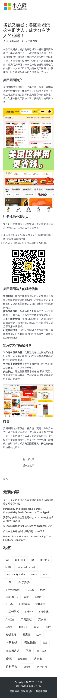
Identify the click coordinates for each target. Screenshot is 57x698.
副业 (26, 596)
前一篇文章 (29, 459)
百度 (48, 627)
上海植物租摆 (40, 691)
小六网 (39, 682)
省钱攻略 (11, 634)
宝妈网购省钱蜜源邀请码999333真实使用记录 (27, 526)
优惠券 (44, 589)
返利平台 (11, 666)
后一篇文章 (29, 465)
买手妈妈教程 (12, 589)
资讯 (5, 41)
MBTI (8, 567)
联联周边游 (12, 650)
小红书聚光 (12, 611)
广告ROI (29, 611)
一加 (9, 582)
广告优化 (9, 619)
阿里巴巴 (42, 666)
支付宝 (42, 619)
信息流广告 (12, 596)
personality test (26, 567)
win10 (34, 574)
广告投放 (26, 619)
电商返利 (23, 627)
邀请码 (27, 666)
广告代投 (44, 611)
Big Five (20, 559)
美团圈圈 (32, 41)
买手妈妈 (24, 582)
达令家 (38, 658)
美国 (45, 642)
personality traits (15, 574)
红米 (38, 634)
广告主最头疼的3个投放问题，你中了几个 (25, 531)
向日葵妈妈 (24, 604)
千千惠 (9, 604)
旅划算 (9, 627)
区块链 (38, 597)
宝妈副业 (40, 604)
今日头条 (29, 589)
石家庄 (26, 634)
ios (32, 559)
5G (7, 559)
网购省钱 (11, 642)
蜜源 (9, 658)
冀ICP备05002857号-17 (28, 686)
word (46, 574)
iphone (44, 559)
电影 (36, 627)
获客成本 (42, 650)
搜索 (5, 478)
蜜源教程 (22, 659)
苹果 (28, 650)
